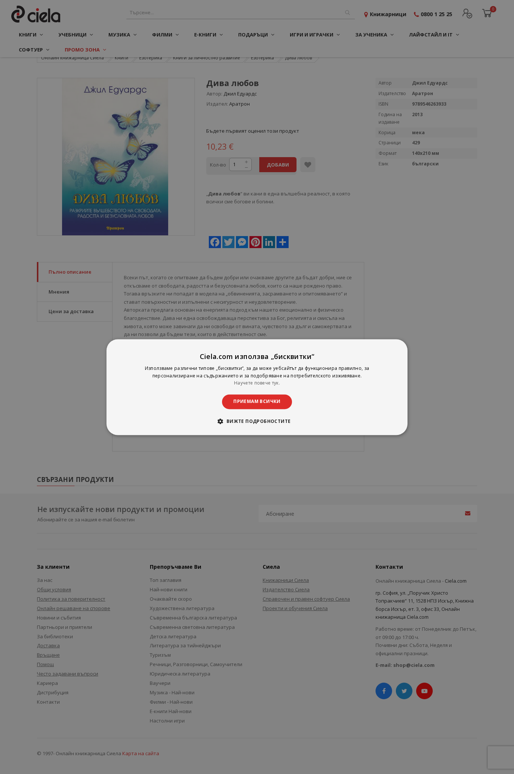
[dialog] (257, 387)
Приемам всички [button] (257, 401)
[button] (256, 421)
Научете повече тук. (257, 383)
